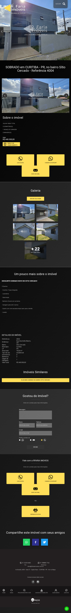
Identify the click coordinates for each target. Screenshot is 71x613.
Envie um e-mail (35, 174)
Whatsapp (26, 542)
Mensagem (22, 409)
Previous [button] (1, 31)
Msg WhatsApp (24, 440)
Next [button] (69, 31)
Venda (11, 592)
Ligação (46, 440)
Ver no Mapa (52, 569)
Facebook (35, 542)
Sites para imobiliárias (35, 603)
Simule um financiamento (12, 144)
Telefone (38, 422)
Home (3, 592)
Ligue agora (20, 162)
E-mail (21, 430)
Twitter (44, 542)
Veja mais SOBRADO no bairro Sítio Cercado (35, 380)
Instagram (38, 582)
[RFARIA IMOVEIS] (15, 9)
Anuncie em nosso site (41, 592)
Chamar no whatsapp (51, 162)
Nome (21, 422)
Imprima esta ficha (35, 514)
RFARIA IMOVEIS (35, 556)
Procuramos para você (24, 592)
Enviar (35, 447)
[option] (35, 30)
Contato (66, 592)
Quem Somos (55, 592)
